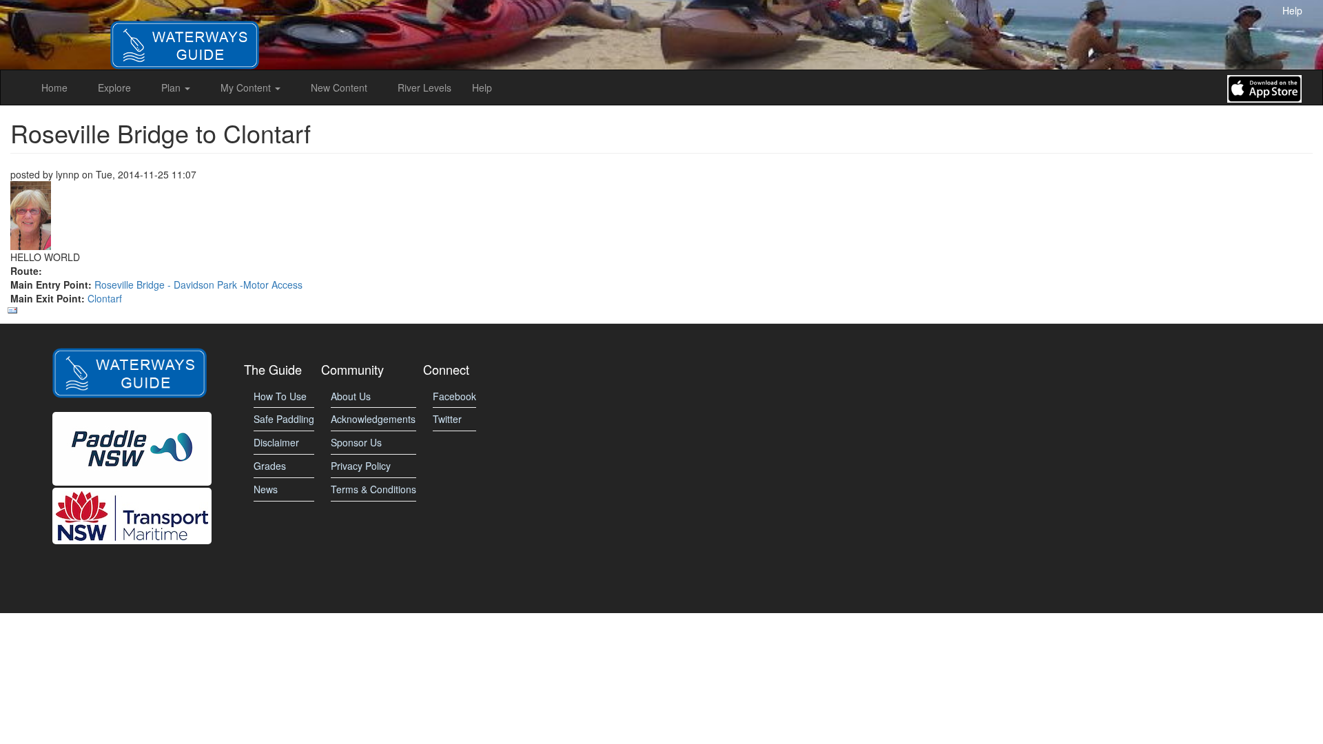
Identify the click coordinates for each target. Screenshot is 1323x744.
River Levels (424, 87)
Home (54, 87)
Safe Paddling (284, 419)
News (266, 489)
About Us (351, 396)
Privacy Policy (361, 466)
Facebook (454, 396)
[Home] (184, 33)
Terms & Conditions (373, 489)
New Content (339, 87)
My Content (247, 87)
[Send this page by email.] (660, 310)
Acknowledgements (373, 419)
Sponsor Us (356, 442)
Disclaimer (276, 442)
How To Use (280, 396)
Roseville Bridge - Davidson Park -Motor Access (198, 284)
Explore (114, 87)
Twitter (447, 419)
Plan (172, 87)
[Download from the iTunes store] (1264, 87)
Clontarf (105, 298)
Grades (270, 466)
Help (1292, 10)
